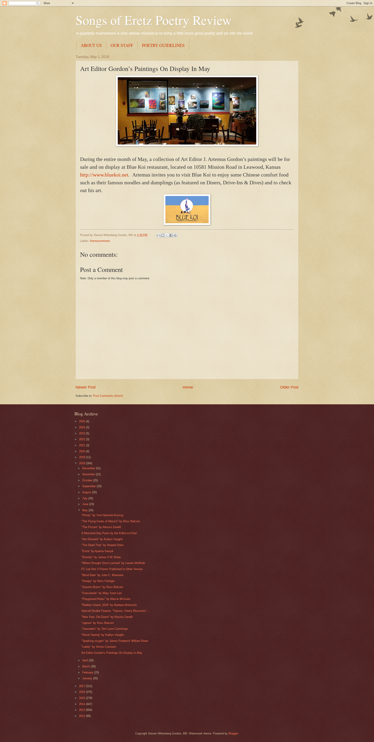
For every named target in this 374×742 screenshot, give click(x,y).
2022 (82, 439)
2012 (82, 716)
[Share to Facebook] (171, 235)
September (89, 486)
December (89, 468)
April (85, 660)
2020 (82, 451)
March (86, 666)
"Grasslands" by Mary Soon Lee (101, 593)
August (87, 492)
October (87, 480)
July (85, 498)
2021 (82, 445)
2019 (82, 457)
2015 (82, 698)
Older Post (289, 387)
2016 (82, 692)
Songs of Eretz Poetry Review (154, 20)
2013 (82, 709)
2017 (82, 686)
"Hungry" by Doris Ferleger (98, 581)
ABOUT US (91, 45)
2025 (82, 421)
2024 (82, 427)
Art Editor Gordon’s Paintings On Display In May (111, 652)
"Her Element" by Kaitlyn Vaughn (102, 539)
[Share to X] (167, 235)
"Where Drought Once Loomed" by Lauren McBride (113, 563)
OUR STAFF (122, 45)
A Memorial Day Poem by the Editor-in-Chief (109, 533)
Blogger (233, 733)
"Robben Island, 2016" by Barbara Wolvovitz (109, 605)
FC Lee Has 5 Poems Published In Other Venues (112, 569)
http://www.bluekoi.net (104, 175)
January (87, 678)
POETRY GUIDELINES (163, 45)
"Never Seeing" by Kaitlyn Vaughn (102, 634)
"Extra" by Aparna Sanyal (97, 551)
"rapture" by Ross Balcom (97, 623)
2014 (82, 704)
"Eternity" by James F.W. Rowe (101, 557)
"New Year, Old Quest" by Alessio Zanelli (107, 616)
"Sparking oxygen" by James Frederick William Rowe (114, 640)
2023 (82, 433)
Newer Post (86, 387)
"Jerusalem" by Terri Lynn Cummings (104, 628)
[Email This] (158, 235)
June (85, 504)
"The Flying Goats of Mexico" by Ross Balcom (110, 521)
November (89, 474)
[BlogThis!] (163, 235)
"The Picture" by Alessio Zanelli (101, 527)
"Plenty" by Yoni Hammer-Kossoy (102, 515)
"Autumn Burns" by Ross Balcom (102, 587)
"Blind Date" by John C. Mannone (102, 575)
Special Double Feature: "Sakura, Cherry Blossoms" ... (115, 610)
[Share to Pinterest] (175, 235)
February (88, 672)
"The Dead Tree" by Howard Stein (102, 545)
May (85, 510)
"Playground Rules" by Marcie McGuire (105, 599)
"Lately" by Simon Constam (98, 646)
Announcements (100, 241)
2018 (82, 463)
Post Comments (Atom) (108, 395)
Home (188, 387)
